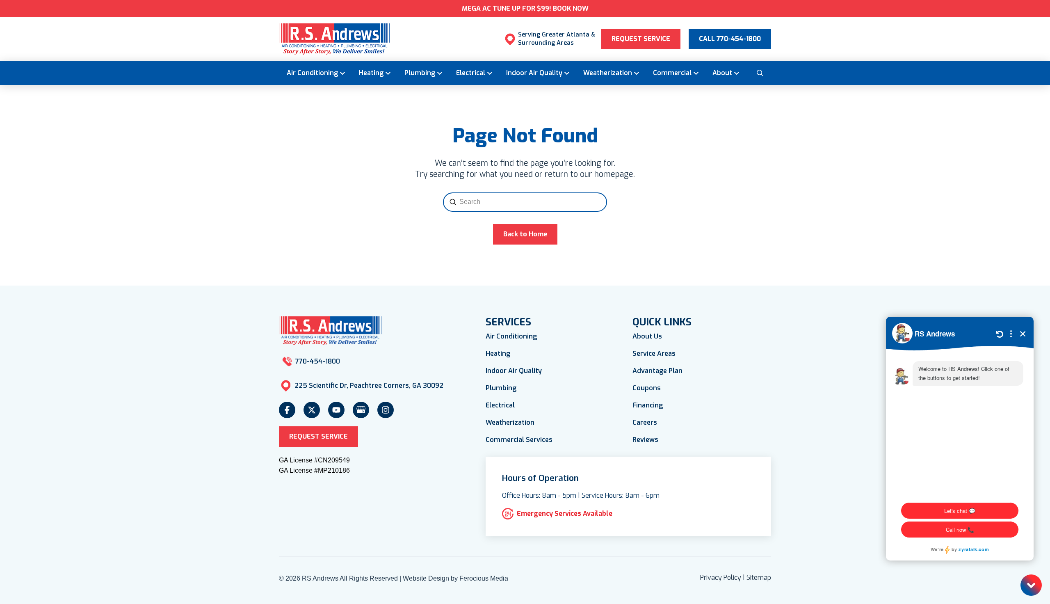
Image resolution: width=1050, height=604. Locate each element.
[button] (759, 72)
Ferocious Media (483, 578)
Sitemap (758, 577)
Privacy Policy (720, 577)
